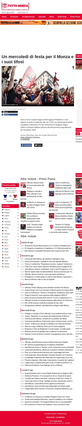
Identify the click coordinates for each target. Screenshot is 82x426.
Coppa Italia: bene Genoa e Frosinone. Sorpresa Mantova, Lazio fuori (51, 389)
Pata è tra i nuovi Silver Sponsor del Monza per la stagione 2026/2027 (51, 267)
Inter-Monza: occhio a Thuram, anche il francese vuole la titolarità (49, 347)
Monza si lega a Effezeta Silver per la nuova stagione (45, 326)
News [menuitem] (51, 17)
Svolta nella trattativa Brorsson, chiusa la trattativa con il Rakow (49, 399)
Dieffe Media (58, 421)
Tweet (39, 145)
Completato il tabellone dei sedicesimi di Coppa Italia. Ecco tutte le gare (52, 357)
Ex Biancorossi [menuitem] (28, 17)
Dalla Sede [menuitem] (62, 17)
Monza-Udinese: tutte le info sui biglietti (39, 279)
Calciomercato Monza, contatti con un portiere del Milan (46, 319)
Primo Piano (30, 135)
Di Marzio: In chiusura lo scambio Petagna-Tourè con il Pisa (36, 204)
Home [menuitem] (4, 17)
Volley (78, 209)
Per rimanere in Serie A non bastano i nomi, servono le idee (47, 404)
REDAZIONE (50, 417)
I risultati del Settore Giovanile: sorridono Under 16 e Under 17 (48, 378)
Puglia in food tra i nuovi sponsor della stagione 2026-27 (46, 295)
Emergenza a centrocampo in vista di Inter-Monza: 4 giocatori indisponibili (52, 277)
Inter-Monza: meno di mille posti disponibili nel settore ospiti (47, 386)
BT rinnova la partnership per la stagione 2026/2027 (44, 345)
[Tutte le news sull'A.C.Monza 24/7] (15, 6)
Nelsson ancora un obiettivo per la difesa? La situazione (46, 331)
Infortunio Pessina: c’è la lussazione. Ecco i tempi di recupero (48, 376)
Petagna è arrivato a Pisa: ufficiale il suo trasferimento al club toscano (51, 313)
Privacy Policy (62, 413)
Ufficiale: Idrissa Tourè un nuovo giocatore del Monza (35, 185)
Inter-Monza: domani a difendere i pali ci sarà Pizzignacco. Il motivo (50, 269)
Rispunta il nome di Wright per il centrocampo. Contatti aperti (47, 329)
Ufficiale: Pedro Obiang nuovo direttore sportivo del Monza (47, 287)
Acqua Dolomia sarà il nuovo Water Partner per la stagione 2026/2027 (51, 373)
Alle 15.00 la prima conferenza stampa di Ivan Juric (44, 303)
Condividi (27, 145)
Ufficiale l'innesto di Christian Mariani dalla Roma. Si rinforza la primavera (52, 300)
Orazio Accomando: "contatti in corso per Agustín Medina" (46, 261)
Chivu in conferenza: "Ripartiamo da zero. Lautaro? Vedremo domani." (51, 264)
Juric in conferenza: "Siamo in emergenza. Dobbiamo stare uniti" (63, 185)
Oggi (77, 133)
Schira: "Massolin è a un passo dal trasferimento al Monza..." (47, 316)
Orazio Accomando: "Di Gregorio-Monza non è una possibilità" (48, 402)
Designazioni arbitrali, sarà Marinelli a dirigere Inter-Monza (47, 305)
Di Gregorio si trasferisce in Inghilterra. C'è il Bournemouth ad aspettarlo (52, 248)
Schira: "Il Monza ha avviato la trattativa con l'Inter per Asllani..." (48, 324)
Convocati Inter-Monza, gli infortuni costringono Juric (44, 259)
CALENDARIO (60, 417)
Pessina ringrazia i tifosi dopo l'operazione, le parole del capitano (49, 360)
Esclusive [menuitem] (14, 17)
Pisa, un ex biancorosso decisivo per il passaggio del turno (47, 352)
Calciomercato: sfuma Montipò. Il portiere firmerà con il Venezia (48, 355)
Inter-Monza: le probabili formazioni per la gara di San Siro (47, 251)
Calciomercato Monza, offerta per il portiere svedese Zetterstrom (49, 350)
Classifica (6, 206)
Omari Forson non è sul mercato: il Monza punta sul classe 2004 (49, 290)
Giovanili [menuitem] (41, 17)
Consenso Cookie (50, 413)
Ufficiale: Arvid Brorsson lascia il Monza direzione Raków (46, 342)
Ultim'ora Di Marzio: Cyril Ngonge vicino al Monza (43, 365)
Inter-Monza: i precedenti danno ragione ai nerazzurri (45, 383)
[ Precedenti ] (10, 201)
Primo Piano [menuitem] (75, 17)
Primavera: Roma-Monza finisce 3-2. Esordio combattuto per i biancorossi (52, 246)
